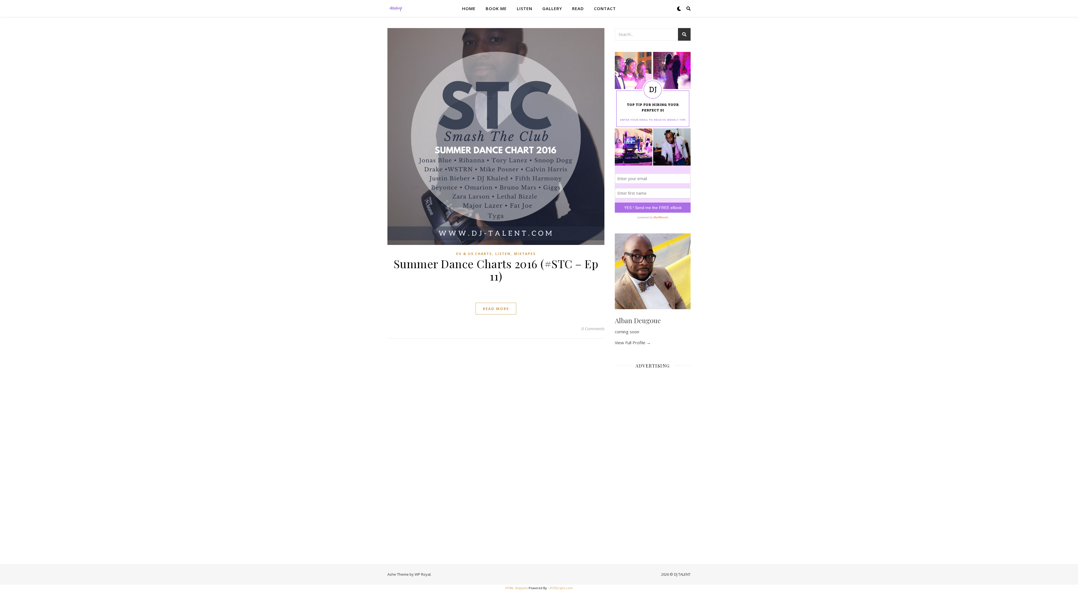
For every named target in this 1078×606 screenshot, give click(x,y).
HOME (469, 8)
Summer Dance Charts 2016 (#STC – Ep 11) (496, 269)
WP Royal (423, 574)
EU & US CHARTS (474, 253)
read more (496, 308)
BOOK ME (496, 8)
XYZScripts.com (561, 588)
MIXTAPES (525, 253)
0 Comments (592, 328)
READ (578, 8)
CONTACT (605, 8)
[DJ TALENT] (395, 8)
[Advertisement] (653, 457)
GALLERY (552, 8)
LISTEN (524, 8)
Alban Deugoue (638, 320)
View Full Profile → (633, 342)
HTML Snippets (516, 588)
